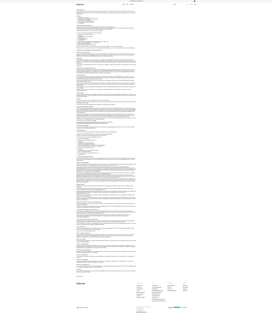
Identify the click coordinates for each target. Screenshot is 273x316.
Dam (127, 4)
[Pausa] (194, 1)
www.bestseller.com (141, 312)
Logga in (169, 287)
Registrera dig (170, 285)
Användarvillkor (156, 296)
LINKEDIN (185, 289)
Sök (175, 4)
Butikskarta (155, 285)
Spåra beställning (171, 290)
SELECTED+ (170, 289)
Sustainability (139, 289)
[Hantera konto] (188, 4)
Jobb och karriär (140, 297)
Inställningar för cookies (158, 299)
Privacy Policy (79, 276)
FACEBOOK (185, 285)
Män (124, 4)
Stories (132, 4)
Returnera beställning (157, 290)
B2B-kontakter (139, 294)
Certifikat (138, 296)
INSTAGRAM (185, 287)
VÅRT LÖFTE (139, 287)
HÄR (125, 72)
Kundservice (155, 289)
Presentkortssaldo (157, 292)
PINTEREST (185, 290)
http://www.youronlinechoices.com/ (100, 123)
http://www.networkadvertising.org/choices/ (85, 123)
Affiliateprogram (140, 292)
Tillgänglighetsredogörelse (159, 301)
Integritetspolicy (156, 294)
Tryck (137, 290)
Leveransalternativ (156, 287)
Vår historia (139, 285)
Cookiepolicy (155, 297)
